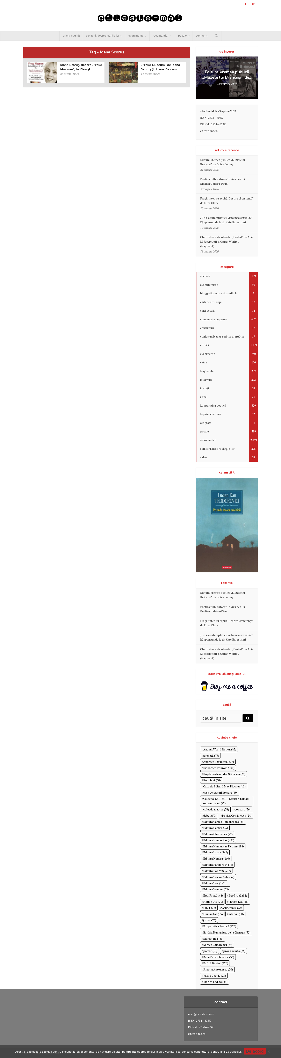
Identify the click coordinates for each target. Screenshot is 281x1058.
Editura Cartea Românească (223, 822)
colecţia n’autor (216, 809)
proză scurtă (234, 951)
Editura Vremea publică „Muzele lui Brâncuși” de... (227, 74)
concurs (243, 809)
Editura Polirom (217, 871)
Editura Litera (215, 852)
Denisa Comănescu (237, 815)
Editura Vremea (216, 889)
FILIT (209, 908)
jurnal (209, 920)
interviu (236, 914)
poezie (182, 35)
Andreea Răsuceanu (218, 762)
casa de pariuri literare (220, 792)
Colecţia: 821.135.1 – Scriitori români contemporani (225, 801)
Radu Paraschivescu (218, 957)
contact (200, 35)
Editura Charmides (218, 834)
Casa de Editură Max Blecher (224, 786)
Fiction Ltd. (238, 902)
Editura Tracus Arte (218, 877)
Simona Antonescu (218, 969)
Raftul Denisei (215, 963)
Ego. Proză (213, 895)
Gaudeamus (232, 908)
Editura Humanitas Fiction (223, 846)
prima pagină (71, 35)
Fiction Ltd (213, 902)
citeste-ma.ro (72, 74)
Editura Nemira (216, 858)
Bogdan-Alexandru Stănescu (224, 774)
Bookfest (212, 780)
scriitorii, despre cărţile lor (102, 35)
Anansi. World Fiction (219, 749)
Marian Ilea (213, 938)
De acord (255, 1051)
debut (209, 815)
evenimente (136, 35)
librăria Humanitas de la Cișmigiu (227, 932)
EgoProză (238, 895)
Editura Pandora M (218, 865)
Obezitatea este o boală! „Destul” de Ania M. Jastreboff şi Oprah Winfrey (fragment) (226, 241)
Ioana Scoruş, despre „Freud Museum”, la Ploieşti (81, 67)
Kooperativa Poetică (219, 926)
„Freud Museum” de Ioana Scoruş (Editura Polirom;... (160, 67)
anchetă (211, 755)
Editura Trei (214, 883)
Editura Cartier (215, 828)
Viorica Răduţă (215, 982)
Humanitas (213, 914)
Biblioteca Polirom (218, 768)
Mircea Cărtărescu (217, 945)
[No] (268, 1051)
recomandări (161, 35)
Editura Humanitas (218, 840)
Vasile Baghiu (214, 975)
